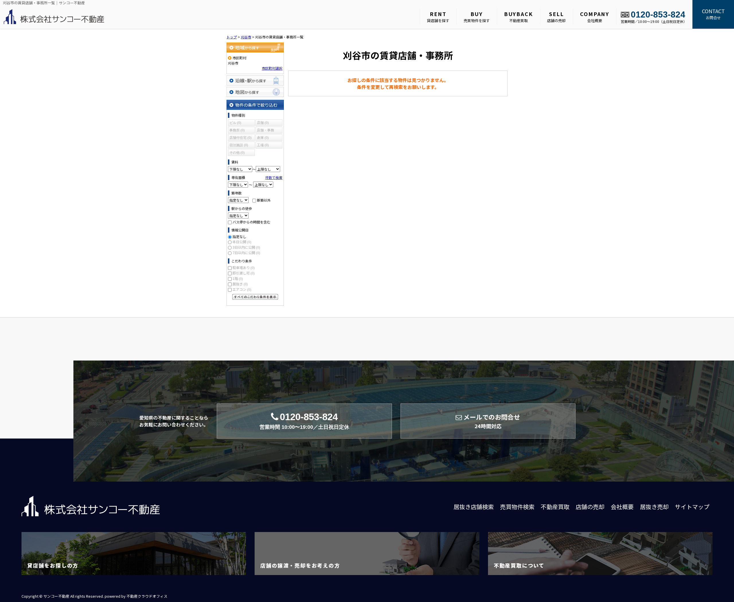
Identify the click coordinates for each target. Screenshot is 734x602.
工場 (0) (263, 145)
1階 (238, 278)
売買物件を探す (477, 16)
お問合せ (713, 13)
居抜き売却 (654, 506)
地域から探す (255, 47)
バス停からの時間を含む (251, 221)
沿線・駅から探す (255, 80)
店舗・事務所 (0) (265, 131)
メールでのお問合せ (491, 421)
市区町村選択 (272, 68)
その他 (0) (237, 153)
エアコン (242, 289)
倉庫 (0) (263, 138)
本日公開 (242, 241)
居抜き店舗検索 (474, 506)
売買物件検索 (517, 506)
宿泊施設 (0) (238, 145)
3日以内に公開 (246, 247)
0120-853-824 (658, 14)
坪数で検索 (273, 177)
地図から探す (255, 92)
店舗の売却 (556, 16)
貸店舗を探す (438, 16)
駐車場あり (244, 267)
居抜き (240, 283)
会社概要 (594, 16)
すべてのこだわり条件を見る (255, 297)
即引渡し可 (244, 272)
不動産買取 (518, 16)
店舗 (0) (263, 123)
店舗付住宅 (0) (240, 138)
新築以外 (264, 200)
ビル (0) (235, 123)
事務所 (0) (237, 130)
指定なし (239, 236)
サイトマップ (692, 506)
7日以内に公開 (246, 252)
